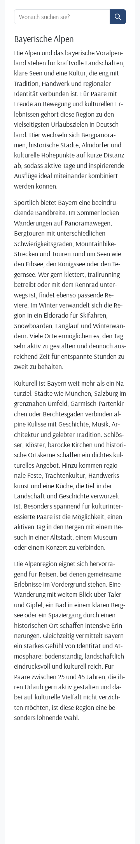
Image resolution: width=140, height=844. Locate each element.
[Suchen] (118, 16)
